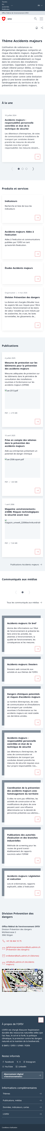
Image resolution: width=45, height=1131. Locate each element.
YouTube (9, 1066)
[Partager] (42, 27)
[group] (22, 135)
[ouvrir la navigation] (41, 18)
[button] (19, 169)
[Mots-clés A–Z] (36, 5)
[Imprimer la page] (36, 27)
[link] (22, 635)
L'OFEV (6, 1114)
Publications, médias (12, 1100)
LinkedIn (22, 1066)
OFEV (10, 19)
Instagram (31, 1062)
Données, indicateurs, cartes (16, 1107)
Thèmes (6, 1093)
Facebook (9, 1062)
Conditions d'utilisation (9, 1127)
